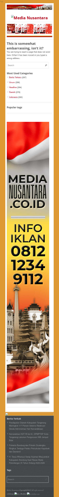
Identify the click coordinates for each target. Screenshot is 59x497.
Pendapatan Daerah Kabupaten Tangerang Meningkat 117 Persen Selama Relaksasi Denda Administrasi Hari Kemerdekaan (27, 425)
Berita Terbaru (15, 77)
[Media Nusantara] (29, 18)
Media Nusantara (13, 490)
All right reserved (38, 490)
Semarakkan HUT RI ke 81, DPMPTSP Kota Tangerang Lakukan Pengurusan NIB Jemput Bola (28, 437)
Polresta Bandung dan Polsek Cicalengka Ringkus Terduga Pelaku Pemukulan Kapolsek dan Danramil (29, 448)
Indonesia (13, 97)
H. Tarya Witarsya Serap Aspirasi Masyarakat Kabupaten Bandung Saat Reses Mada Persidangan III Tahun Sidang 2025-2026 (29, 459)
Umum (12, 82)
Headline (13, 87)
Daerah (12, 92)
